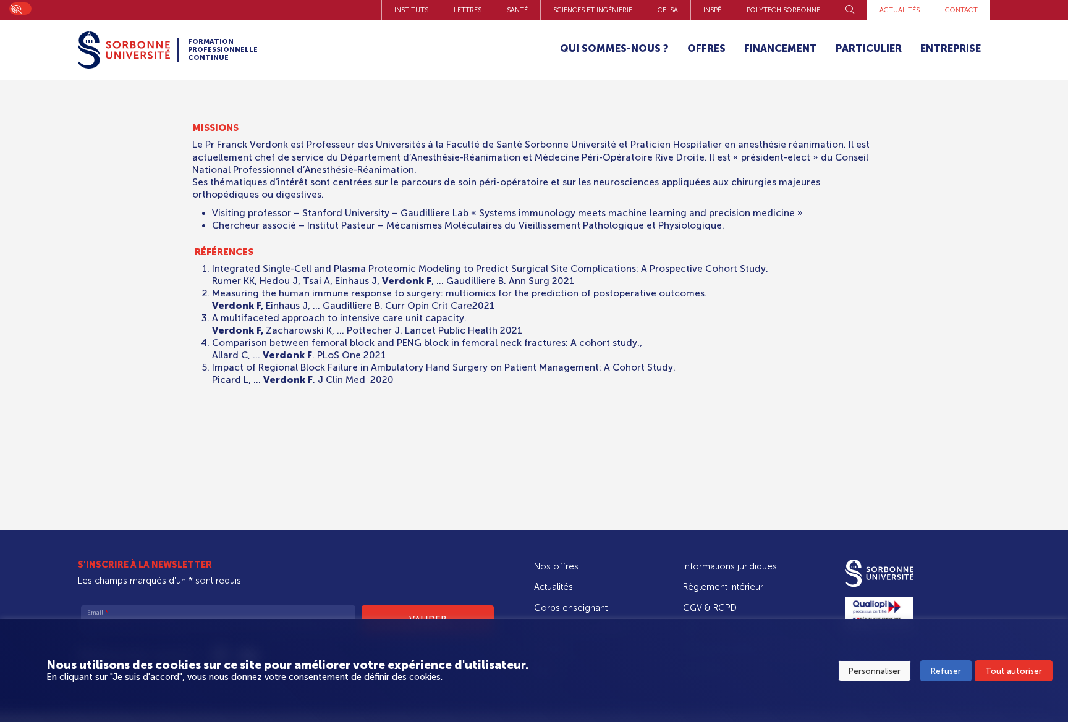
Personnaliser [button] (875, 671)
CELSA (668, 10)
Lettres (467, 10)
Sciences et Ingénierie (592, 10)
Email (97, 612)
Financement (780, 48)
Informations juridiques (730, 566)
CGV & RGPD (710, 607)
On (15, 8)
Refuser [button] (946, 671)
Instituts (411, 10)
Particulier (869, 48)
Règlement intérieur (723, 586)
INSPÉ (712, 10)
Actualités (899, 10)
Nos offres (556, 566)
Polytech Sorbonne (783, 10)
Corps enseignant (571, 607)
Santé (517, 10)
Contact (961, 10)
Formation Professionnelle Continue (223, 50)
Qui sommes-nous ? (614, 48)
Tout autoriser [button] (1013, 671)
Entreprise (950, 48)
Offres (706, 48)
